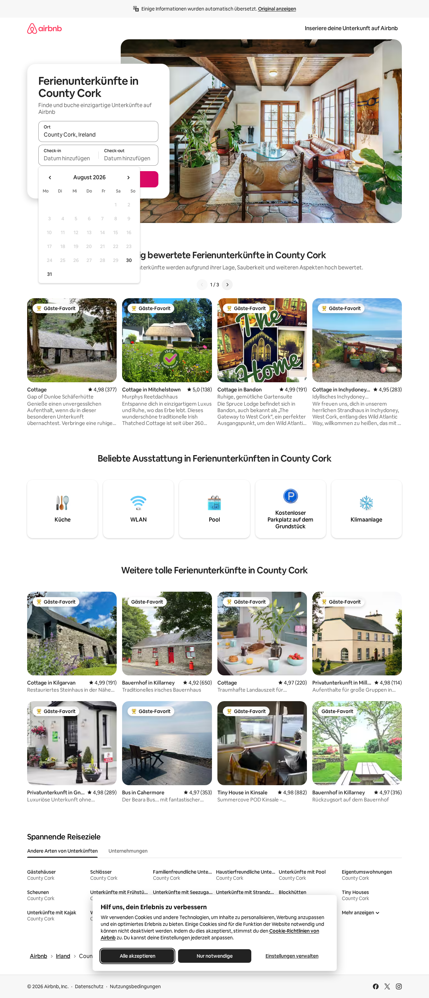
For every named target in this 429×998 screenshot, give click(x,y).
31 (49, 274)
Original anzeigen (277, 9)
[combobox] (98, 134)
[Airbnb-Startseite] (44, 28)
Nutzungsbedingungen (135, 986)
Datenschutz (89, 986)
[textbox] (68, 158)
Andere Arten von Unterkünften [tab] (62, 851)
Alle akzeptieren (137, 956)
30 (129, 260)
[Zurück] (202, 284)
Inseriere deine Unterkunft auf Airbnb (351, 28)
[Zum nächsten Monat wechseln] (128, 178)
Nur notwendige (215, 956)
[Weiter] (227, 284)
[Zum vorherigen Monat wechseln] (50, 178)
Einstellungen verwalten (292, 956)
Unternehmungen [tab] (128, 851)
